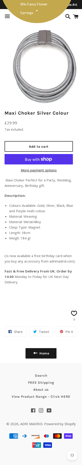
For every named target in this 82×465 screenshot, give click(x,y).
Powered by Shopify (60, 424)
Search (41, 375)
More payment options (39, 170)
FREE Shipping (41, 383)
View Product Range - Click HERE (41, 397)
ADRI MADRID (31, 424)
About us (41, 390)
